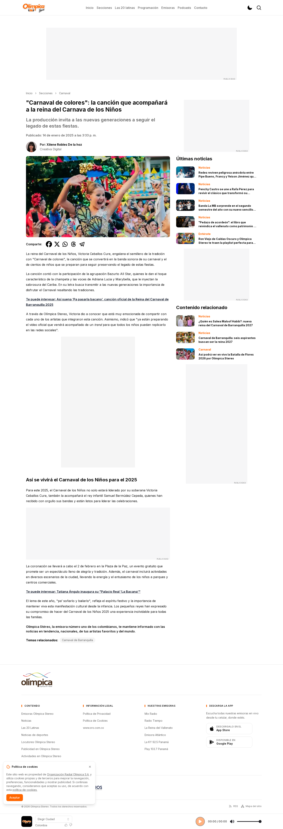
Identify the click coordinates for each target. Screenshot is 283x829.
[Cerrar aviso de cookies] (90, 766)
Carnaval (64, 93)
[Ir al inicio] (33, 8)
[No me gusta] (70, 824)
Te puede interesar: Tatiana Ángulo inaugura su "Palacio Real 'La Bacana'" (83, 592)
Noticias (204, 167)
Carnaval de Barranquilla (77, 640)
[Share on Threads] (73, 244)
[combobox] (53, 819)
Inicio (90, 8)
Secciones (104, 8)
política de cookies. (25, 789)
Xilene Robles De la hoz (64, 144)
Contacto (200, 8)
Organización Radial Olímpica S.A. (68, 774)
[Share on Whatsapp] (65, 244)
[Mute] (232, 821)
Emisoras (168, 8)
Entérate (204, 233)
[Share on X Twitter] (57, 244)
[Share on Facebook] (49, 244)
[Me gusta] (66, 824)
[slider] (249, 821)
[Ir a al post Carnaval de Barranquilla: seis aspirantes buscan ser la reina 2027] (185, 337)
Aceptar (14, 797)
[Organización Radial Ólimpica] (36, 679)
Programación (148, 8)
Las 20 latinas (125, 8)
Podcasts (184, 8)
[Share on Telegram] (82, 244)
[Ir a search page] (259, 7)
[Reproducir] (200, 821)
